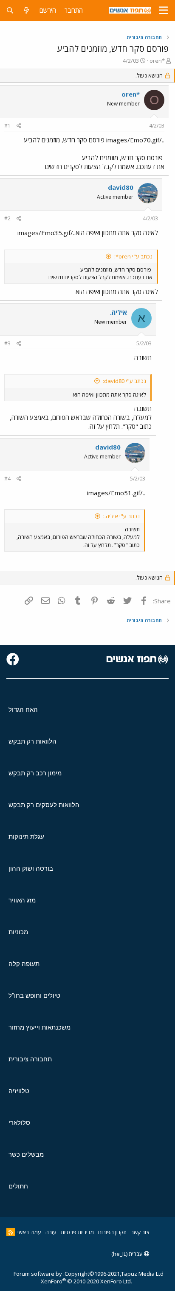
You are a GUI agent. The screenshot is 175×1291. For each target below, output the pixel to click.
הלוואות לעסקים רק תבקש (43, 804)
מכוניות (18, 932)
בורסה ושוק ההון (30, 868)
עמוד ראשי (29, 1232)
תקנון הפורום (112, 1232)
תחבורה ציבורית (30, 1059)
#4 (7, 478)
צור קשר (140, 1232)
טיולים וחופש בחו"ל (34, 995)
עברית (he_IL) (127, 1254)
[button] (163, 10)
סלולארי (19, 1122)
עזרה (50, 1232)
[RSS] (10, 1232)
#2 (7, 218)
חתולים (18, 1186)
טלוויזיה (18, 1090)
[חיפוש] (10, 10)
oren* (157, 60)
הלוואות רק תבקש (32, 741)
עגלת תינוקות (26, 836)
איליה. (118, 312)
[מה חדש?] (26, 10)
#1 (7, 125)
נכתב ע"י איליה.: (121, 516)
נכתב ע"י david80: (124, 381)
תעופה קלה (24, 963)
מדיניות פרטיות (77, 1232)
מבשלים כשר (26, 1154)
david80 (120, 187)
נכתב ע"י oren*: (133, 256)
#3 (7, 343)
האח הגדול (23, 709)
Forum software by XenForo (73, 1277)
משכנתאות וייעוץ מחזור (39, 1027)
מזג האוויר (22, 900)
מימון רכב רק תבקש (35, 773)
